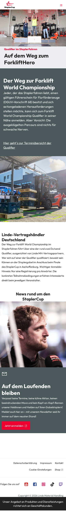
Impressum (46, 463)
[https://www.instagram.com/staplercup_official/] (43, 484)
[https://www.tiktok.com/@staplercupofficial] (52, 484)
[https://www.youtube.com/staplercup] (26, 484)
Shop (57, 469)
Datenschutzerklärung (25, 463)
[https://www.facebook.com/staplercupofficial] (35, 484)
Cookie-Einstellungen (40, 469)
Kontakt (59, 463)
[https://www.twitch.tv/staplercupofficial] (61, 484)
